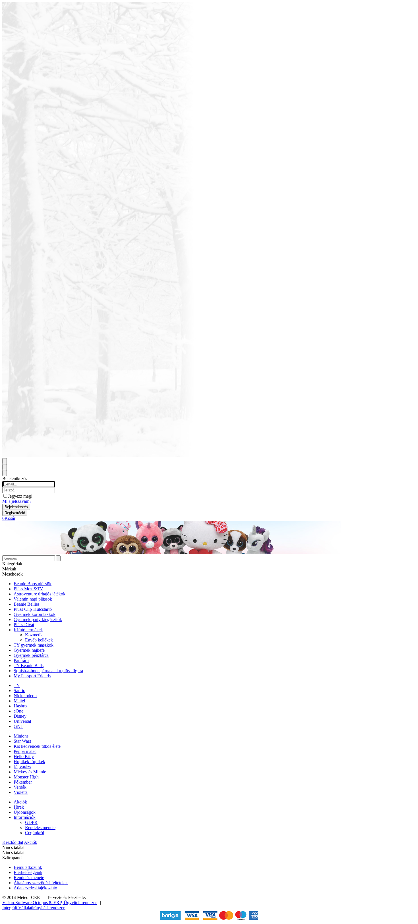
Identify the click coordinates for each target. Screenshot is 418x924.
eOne (18, 711)
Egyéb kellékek (39, 640)
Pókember (23, 782)
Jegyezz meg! (20, 496)
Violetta (21, 792)
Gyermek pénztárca (31, 655)
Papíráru (21, 660)
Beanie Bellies (27, 604)
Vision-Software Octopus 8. (27, 902)
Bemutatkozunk (28, 867)
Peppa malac (25, 751)
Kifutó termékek (28, 629)
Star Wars (22, 741)
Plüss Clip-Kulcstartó (33, 609)
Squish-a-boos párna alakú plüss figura (48, 670)
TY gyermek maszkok (33, 645)
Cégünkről (34, 832)
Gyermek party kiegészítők (38, 619)
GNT (18, 726)
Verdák (20, 787)
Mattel (19, 700)
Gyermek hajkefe (29, 650)
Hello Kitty (24, 756)
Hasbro (20, 705)
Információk (25, 817)
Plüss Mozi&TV (28, 588)
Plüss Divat (24, 624)
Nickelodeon (25, 695)
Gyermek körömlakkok (34, 614)
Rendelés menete (40, 827)
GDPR (31, 822)
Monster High (26, 777)
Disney (20, 716)
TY (17, 685)
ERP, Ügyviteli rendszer (75, 902)
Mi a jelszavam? (16, 501)
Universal (22, 721)
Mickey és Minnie (30, 771)
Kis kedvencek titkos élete (37, 746)
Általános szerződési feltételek (41, 882)
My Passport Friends (32, 675)
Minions (21, 736)
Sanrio (19, 690)
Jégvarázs (22, 766)
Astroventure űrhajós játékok (39, 593)
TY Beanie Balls (29, 665)
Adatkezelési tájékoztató (35, 887)
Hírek (19, 807)
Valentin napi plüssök (33, 599)
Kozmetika (35, 634)
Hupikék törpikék (29, 761)
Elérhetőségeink (28, 872)
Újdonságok (25, 812)
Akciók (20, 802)
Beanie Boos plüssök (32, 583)
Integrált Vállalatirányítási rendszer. (33, 907)
